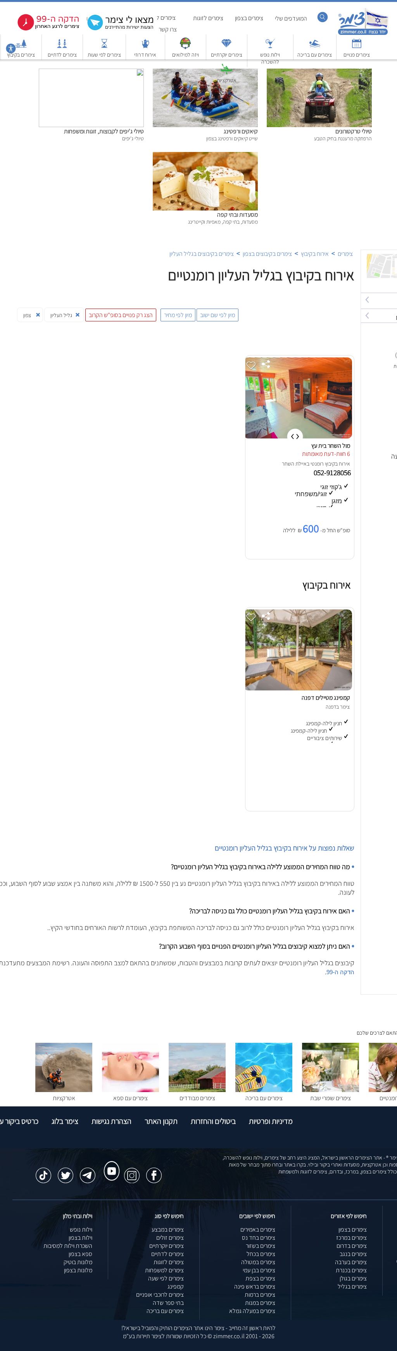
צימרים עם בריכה (314, 54)
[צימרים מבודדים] (197, 1090)
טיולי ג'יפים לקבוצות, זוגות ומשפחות (104, 131)
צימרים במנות (260, 1303)
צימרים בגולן (353, 1278)
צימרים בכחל (261, 1254)
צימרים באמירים (257, 1229)
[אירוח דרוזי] (145, 47)
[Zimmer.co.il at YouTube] (109, 1164)
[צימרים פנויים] (356, 47)
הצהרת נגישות (111, 1121)
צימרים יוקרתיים (226, 54)
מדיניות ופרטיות (271, 1121)
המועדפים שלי (291, 18)
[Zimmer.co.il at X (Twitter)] (65, 1171)
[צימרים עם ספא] (130, 1090)
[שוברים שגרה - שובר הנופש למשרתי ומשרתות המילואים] (185, 47)
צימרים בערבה (351, 1262)
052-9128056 (333, 473)
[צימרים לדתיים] (62, 47)
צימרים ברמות (260, 1295)
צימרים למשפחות (164, 1270)
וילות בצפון (80, 1238)
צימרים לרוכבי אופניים (160, 1295)
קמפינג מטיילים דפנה (326, 698)
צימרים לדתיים (62, 54)
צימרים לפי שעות (104, 54)
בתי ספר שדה (168, 1303)
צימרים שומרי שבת (330, 1098)
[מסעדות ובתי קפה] (205, 156)
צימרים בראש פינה (254, 1286)
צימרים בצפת (260, 1278)
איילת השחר (294, 463)
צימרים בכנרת (351, 1270)
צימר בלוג (65, 1121)
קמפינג (175, 1286)
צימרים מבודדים (197, 1098)
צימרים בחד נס (258, 1238)
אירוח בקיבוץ (315, 254)
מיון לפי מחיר (178, 315)
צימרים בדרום (352, 1246)
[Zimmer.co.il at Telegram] (87, 1171)
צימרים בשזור (260, 1246)
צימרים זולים (170, 1238)
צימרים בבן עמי (259, 1270)
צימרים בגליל (352, 1286)
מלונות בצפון (78, 1270)
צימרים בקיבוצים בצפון (267, 254)
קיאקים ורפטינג (241, 131)
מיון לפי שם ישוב (217, 315)
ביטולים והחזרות (213, 1121)
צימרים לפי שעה (166, 1278)
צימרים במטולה (258, 1262)
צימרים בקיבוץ (21, 54)
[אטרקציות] (226, 73)
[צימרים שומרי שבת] (330, 1090)
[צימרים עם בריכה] (315, 47)
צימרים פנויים (356, 54)
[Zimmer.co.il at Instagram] (132, 1171)
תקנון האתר (161, 1121)
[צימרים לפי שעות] (104, 47)
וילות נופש (81, 1229)
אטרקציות (226, 80)
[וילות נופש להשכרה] (270, 47)
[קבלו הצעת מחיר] (116, 29)
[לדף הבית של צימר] (363, 34)
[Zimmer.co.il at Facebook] (154, 1171)
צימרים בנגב (353, 1254)
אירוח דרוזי (145, 54)
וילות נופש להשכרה (270, 58)
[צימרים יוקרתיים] (226, 47)
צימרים (345, 254)
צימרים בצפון (249, 18)
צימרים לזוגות (208, 18)
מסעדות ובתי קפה (237, 215)
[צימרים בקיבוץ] (21, 47)
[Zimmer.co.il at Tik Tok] (43, 1171)
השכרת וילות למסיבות (67, 1246)
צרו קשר (168, 29)
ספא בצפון (80, 1254)
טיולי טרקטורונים (353, 131)
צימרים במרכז (351, 1238)
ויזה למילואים (185, 54)
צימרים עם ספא (130, 1098)
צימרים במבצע (168, 1229)
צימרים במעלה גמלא (252, 1311)
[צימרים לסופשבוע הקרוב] (42, 29)
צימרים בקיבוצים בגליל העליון (201, 254)
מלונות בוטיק (78, 1262)
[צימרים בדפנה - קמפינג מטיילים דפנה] (298, 688)
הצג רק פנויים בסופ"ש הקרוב (121, 315)
